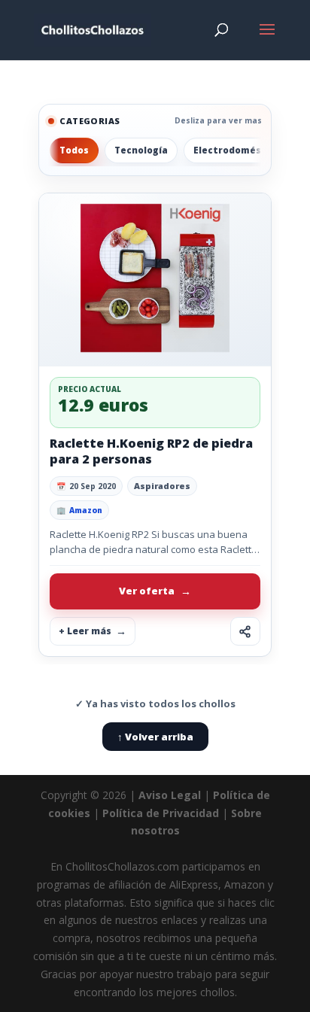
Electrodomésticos (239, 150)
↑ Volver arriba (155, 736)
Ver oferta (147, 590)
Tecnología (141, 150)
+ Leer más (85, 631)
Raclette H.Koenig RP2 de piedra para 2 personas (151, 451)
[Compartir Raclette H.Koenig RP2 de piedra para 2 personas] (245, 631)
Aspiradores (162, 485)
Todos (74, 150)
